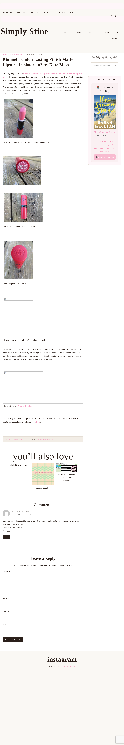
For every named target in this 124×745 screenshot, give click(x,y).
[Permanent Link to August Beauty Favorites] (43, 484)
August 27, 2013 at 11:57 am (23, 515)
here (38, 422)
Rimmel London (25, 406)
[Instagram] (115, 13)
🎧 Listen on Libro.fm (105, 157)
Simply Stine (24, 31)
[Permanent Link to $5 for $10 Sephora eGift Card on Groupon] (67, 471)
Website (6, 625)
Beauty (6, 54)
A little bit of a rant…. (19, 465)
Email (6, 612)
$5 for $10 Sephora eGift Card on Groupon (66, 477)
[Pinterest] (112, 13)
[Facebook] (108, 13)
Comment (7, 571)
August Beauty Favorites (42, 489)
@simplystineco (66, 666)
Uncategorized (17, 54)
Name (6, 599)
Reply (6, 537)
